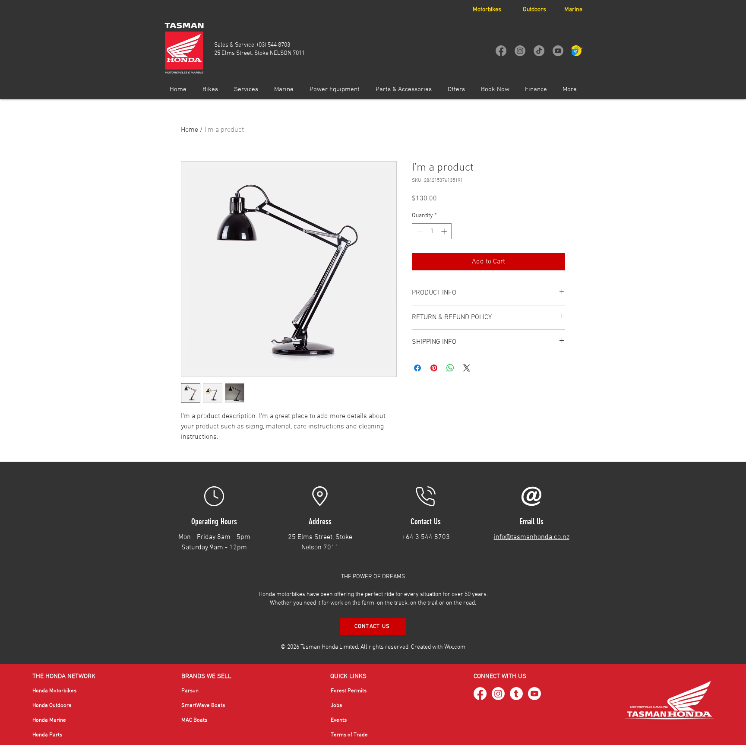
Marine (573, 9)
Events (339, 720)
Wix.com (454, 647)
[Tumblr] (516, 693)
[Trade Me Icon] (577, 50)
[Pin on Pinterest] (434, 368)
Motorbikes (487, 9)
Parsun (190, 691)
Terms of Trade (349, 735)
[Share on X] (467, 368)
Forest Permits (349, 691)
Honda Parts (47, 735)
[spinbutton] (431, 231)
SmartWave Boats (203, 705)
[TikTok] (539, 50)
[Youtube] (558, 50)
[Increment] (444, 231)
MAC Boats (194, 720)
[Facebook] (501, 50)
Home (189, 130)
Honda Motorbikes (54, 691)
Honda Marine (49, 720)
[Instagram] (520, 50)
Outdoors (534, 9)
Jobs (336, 705)
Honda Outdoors (51, 705)
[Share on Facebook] (417, 368)
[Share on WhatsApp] (450, 368)
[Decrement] (418, 231)
